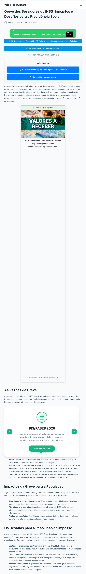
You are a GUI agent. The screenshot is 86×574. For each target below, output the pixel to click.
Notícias (34, 22)
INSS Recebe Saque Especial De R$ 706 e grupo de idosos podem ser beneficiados (43, 41)
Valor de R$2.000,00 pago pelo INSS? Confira (43, 48)
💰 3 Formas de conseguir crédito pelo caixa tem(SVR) (43, 69)
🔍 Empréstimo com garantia (43, 77)
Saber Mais (40, 449)
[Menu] (81, 5)
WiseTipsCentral (15, 4)
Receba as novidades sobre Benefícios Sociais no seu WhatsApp (42, 35)
